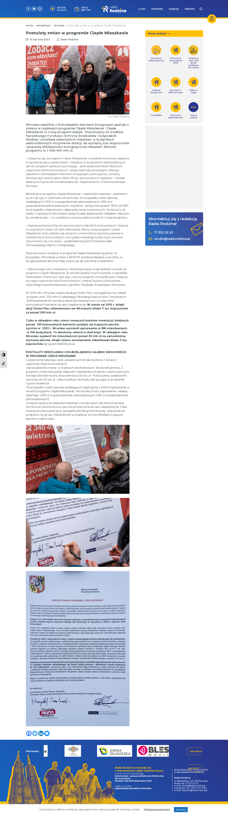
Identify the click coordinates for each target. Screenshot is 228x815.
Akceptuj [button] (181, 809)
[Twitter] (35, 733)
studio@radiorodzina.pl (172, 239)
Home (29, 25)
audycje (174, 8)
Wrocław (59, 25)
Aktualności (44, 25)
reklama (190, 8)
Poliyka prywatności (157, 809)
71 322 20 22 (163, 232)
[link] (156, 53)
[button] (47, 751)
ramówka (157, 8)
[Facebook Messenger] (47, 733)
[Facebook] (29, 733)
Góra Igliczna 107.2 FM (86, 9)
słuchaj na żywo (62, 8)
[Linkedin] (41, 733)
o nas (142, 8)
